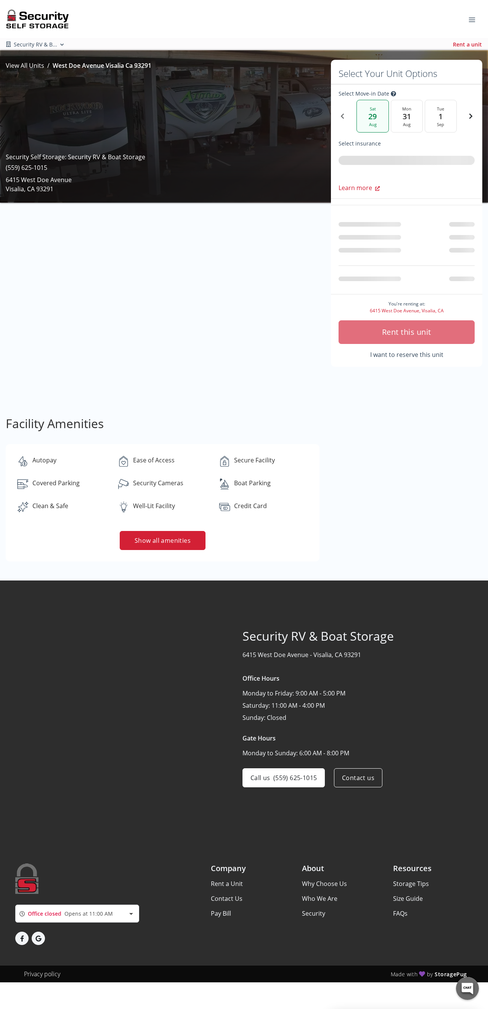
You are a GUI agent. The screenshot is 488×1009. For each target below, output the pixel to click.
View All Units (25, 65)
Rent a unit (467, 44)
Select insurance (360, 144)
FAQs (400, 913)
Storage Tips (411, 883)
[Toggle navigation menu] (475, 19)
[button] (22, 938)
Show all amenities (163, 540)
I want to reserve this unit (406, 354)
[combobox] (77, 914)
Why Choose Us (324, 883)
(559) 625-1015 (26, 167)
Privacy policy (42, 974)
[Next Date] (471, 116)
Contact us (358, 778)
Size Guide (408, 898)
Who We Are (319, 898)
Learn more (355, 188)
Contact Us (226, 898)
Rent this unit (406, 332)
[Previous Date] (342, 116)
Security (313, 913)
